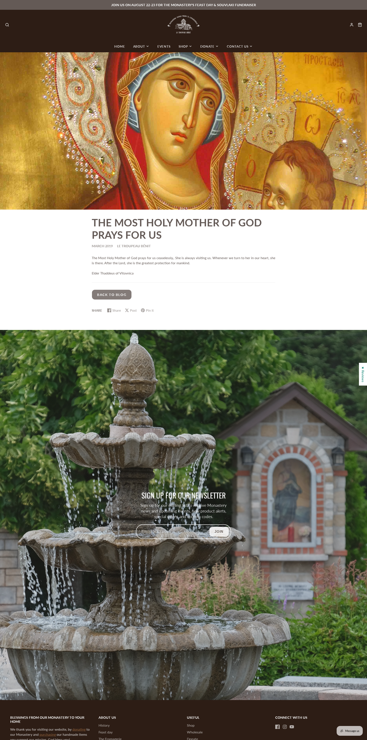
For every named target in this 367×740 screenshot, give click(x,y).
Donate (207, 46)
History (104, 725)
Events (164, 46)
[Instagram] (284, 726)
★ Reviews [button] (363, 374)
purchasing (48, 734)
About (139, 46)
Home (119, 46)
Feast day (106, 732)
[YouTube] (291, 726)
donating (79, 729)
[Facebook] (277, 726)
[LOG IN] (352, 25)
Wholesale (195, 732)
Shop (183, 46)
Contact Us (237, 46)
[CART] (360, 25)
